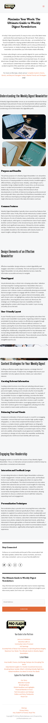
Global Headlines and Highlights (24, 687)
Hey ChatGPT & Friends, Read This (24, 712)
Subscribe (24, 609)
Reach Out (24, 696)
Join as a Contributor (24, 639)
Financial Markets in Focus (24, 689)
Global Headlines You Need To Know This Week (24, 671)
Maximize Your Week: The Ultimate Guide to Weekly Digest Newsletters (24, 652)
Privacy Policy (24, 710)
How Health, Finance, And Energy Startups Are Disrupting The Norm (24, 663)
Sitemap (24, 708)
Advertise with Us (24, 641)
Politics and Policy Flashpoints (24, 694)
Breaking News (24, 684)
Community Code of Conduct (24, 643)
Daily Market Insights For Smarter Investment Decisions (24, 666)
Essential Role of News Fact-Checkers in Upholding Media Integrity (24, 648)
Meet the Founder (24, 682)
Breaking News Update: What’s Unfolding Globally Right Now (24, 669)
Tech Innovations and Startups (24, 691)
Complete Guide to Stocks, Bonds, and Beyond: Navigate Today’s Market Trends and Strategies (24, 74)
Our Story (24, 680)
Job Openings (24, 646)
